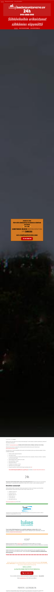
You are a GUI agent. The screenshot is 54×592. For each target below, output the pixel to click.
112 (31, 467)
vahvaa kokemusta (14, 444)
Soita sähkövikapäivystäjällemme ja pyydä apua (18, 469)
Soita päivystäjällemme (11, 501)
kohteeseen (20, 543)
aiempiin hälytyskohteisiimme (39, 469)
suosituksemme (23, 578)
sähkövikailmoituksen (10, 448)
